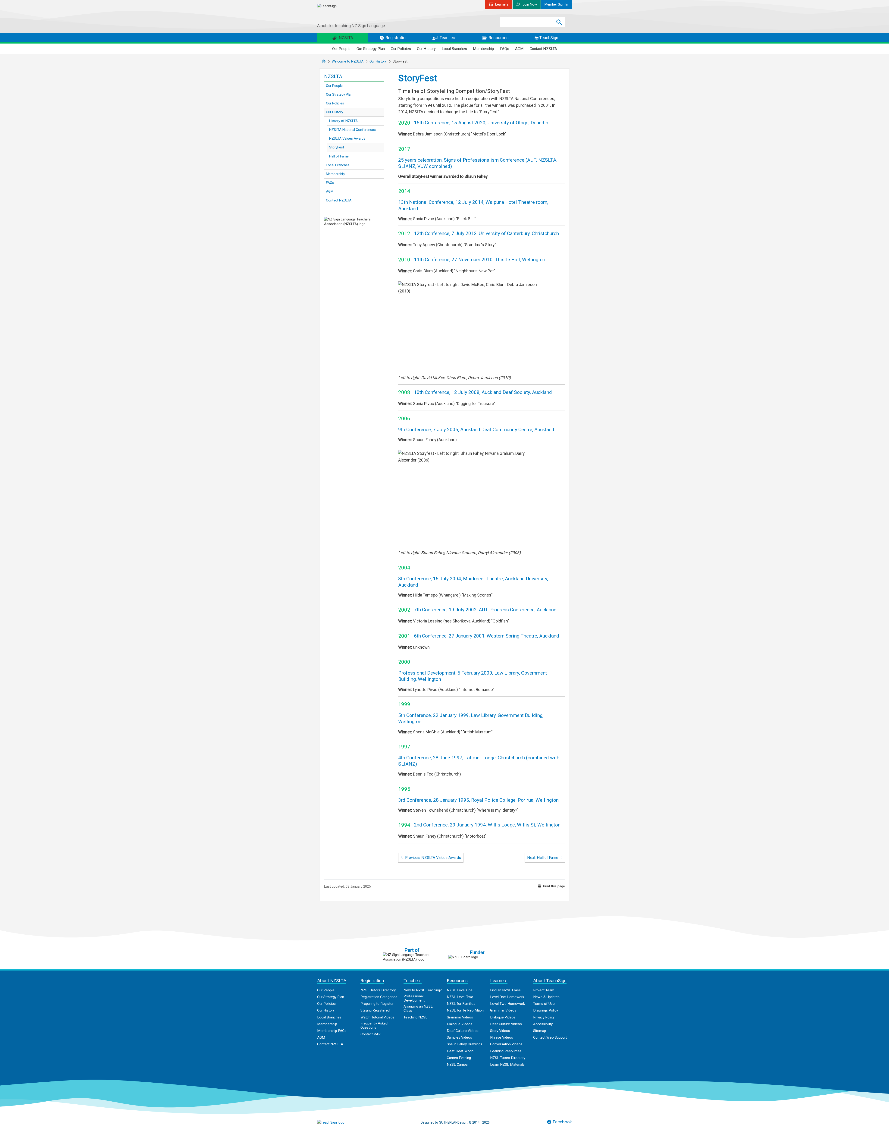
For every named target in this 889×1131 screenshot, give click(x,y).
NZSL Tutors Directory (378, 990)
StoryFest (336, 147)
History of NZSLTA (343, 121)
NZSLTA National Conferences (352, 130)
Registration (396, 37)
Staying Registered (375, 1010)
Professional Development (414, 998)
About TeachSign (550, 980)
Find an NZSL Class (505, 990)
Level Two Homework (507, 1004)
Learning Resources (506, 1051)
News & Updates (546, 997)
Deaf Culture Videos (463, 1031)
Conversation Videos (506, 1044)
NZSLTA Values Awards (347, 138)
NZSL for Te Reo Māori (465, 1010)
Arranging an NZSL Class (418, 1008)
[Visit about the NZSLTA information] (412, 957)
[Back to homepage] (352, 13)
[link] (551, 886)
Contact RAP (370, 1034)
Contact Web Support (550, 1037)
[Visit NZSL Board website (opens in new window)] (477, 957)
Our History (426, 49)
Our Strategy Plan (371, 49)
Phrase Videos (501, 1037)
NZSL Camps (457, 1064)
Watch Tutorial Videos (377, 1017)
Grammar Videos (460, 1017)
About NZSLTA (331, 980)
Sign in (556, 4)
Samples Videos (459, 1037)
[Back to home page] (340, 1122)
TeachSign (548, 37)
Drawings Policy (545, 1010)
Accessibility (543, 1024)
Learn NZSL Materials (507, 1064)
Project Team (543, 990)
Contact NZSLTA (543, 49)
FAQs (504, 49)
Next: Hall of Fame (543, 857)
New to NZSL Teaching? (423, 990)
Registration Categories (378, 997)
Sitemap (539, 1031)
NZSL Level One (460, 990)
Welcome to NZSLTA (347, 61)
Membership (483, 49)
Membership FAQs (331, 1031)
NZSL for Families (461, 1004)
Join (530, 4)
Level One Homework (507, 997)
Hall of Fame (339, 156)
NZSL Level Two (460, 997)
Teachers (448, 37)
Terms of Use (544, 1004)
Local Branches (454, 49)
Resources (498, 37)
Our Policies (401, 49)
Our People (341, 49)
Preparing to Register (377, 1004)
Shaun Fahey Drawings (464, 1044)
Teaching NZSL (415, 1017)
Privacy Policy (543, 1017)
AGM (519, 49)
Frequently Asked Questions (374, 1025)
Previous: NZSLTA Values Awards (432, 857)
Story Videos (500, 1031)
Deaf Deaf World (460, 1051)
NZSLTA (345, 37)
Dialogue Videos (459, 1024)
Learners (502, 4)
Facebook (562, 1122)
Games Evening (459, 1058)
